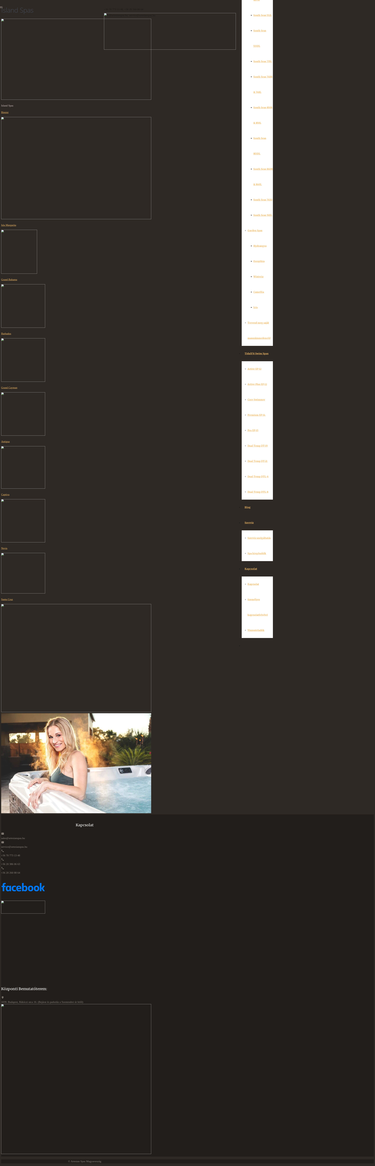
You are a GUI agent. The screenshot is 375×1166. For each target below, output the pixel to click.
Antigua (5, 441)
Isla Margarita (8, 225)
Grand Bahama (9, 279)
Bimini (4, 112)
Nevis (4, 548)
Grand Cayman (9, 387)
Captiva (5, 494)
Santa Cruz (7, 599)
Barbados (6, 333)
